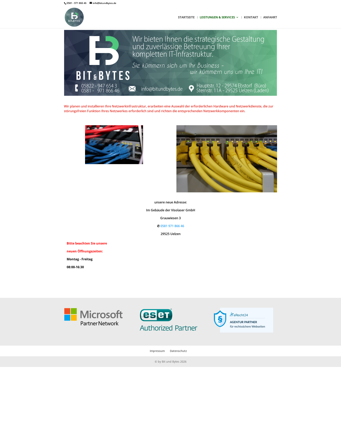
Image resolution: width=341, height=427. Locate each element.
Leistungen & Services (217, 17)
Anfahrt (270, 17)
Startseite (186, 17)
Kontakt (251, 17)
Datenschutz (178, 351)
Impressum (157, 351)
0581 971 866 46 (172, 226)
